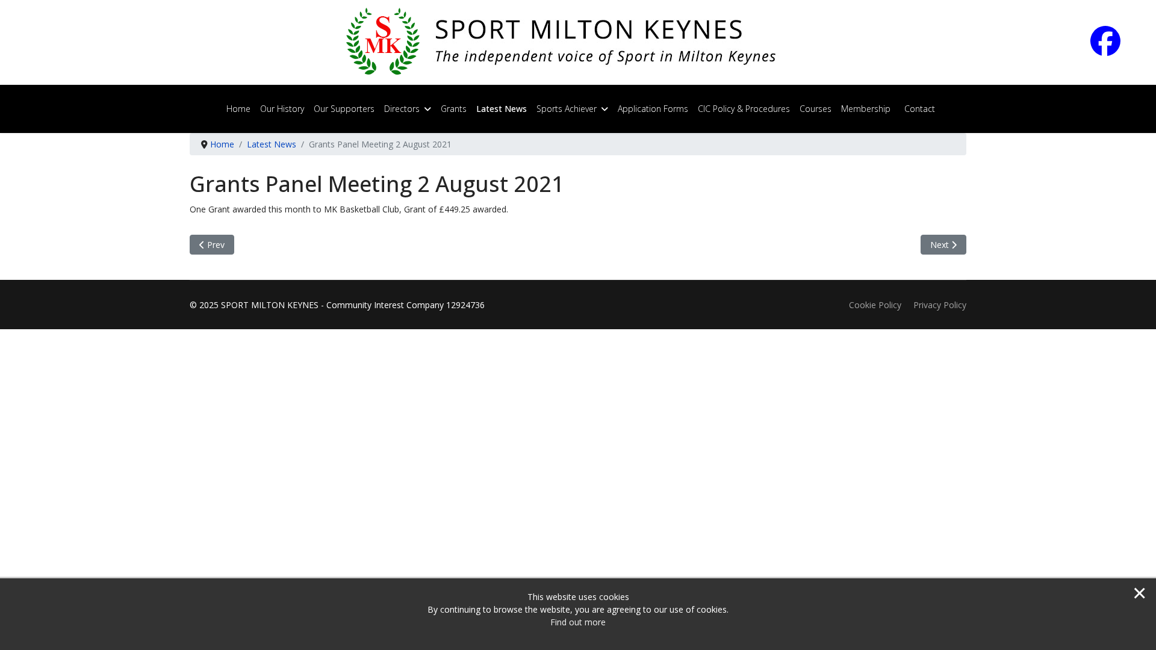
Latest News (501, 108)
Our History (282, 108)
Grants (454, 108)
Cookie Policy (875, 305)
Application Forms (653, 108)
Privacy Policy (939, 305)
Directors (402, 108)
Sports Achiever (566, 108)
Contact (919, 108)
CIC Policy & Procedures (744, 108)
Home (238, 108)
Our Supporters (344, 108)
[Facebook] (1116, 49)
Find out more (578, 622)
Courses (815, 108)
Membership (865, 108)
